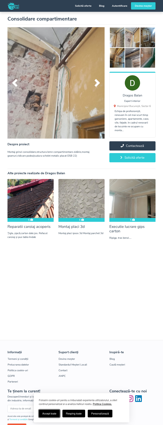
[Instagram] (131, 400)
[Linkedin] (138, 400)
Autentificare (119, 6)
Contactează (134, 146)
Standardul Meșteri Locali (73, 364)
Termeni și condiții (18, 359)
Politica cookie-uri (18, 370)
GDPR (11, 376)
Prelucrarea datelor (18, 364)
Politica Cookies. (102, 404)
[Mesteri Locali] (13, 6)
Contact (63, 370)
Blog (101, 6)
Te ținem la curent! (23, 391)
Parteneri (13, 381)
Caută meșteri (117, 364)
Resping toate (74, 413)
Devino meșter (143, 6)
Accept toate (49, 413)
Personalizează (100, 413)
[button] (14, 83)
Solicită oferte (83, 6)
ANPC (62, 376)
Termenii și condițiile (18, 419)
